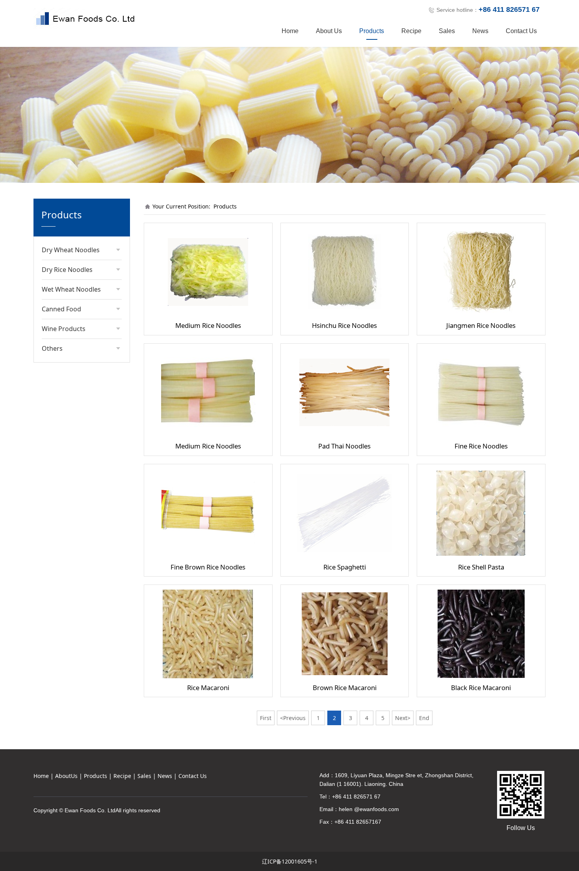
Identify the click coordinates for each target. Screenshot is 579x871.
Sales (447, 31)
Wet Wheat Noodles (71, 289)
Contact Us (521, 31)
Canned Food (61, 309)
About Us (329, 31)
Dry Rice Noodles (67, 269)
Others (52, 348)
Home (290, 31)
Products (371, 31)
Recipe (411, 31)
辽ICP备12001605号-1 (289, 861)
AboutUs (66, 776)
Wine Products (63, 328)
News (480, 31)
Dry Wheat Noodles (71, 250)
